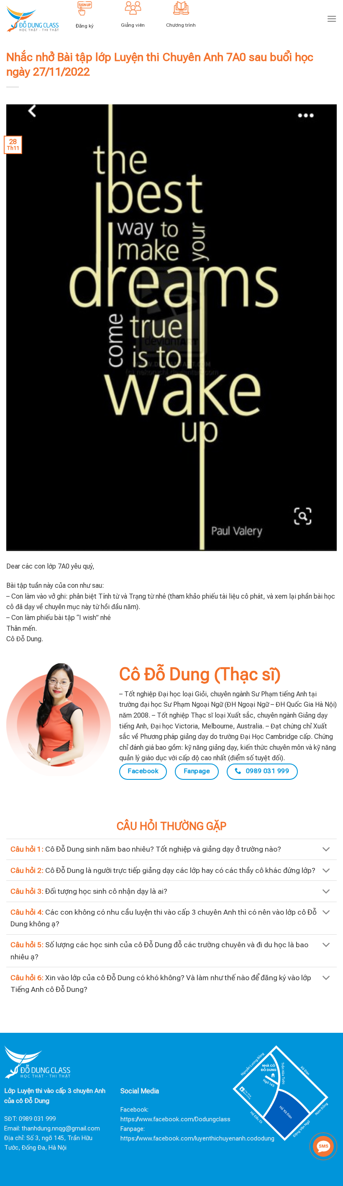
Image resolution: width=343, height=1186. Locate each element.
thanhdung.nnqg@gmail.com (61, 1128)
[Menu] (332, 18)
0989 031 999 (37, 1119)
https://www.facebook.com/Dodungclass (175, 1119)
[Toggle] (326, 850)
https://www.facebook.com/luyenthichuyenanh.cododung (197, 1138)
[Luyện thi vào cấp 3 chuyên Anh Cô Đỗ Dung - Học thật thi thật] (32, 18)
